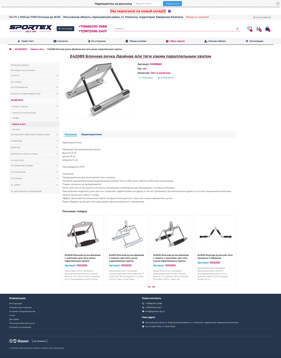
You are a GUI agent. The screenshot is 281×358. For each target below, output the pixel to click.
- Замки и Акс (18, 124)
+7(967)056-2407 (93, 31)
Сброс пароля (177, 41)
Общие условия (138, 41)
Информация (17, 298)
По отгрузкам (98, 41)
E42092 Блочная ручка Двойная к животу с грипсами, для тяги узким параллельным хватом (171, 258)
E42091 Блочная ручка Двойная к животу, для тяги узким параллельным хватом (126, 258)
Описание (71, 134)
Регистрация (256, 41)
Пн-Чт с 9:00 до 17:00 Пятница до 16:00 (34, 17)
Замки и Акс (37, 49)
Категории (67, 28)
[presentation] (62, 249)
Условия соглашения (20, 327)
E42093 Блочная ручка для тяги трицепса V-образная (215, 256)
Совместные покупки (20, 307)
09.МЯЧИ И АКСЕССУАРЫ (34, 154)
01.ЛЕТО (34, 75)
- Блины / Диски (34, 106)
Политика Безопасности (22, 323)
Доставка (14, 319)
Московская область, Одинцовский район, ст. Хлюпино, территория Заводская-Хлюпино (123, 17)
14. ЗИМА (34, 185)
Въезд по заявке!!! (197, 17)
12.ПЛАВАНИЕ (34, 172)
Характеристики (91, 134)
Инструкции (15, 303)
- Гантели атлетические (23, 113)
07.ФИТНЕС (34, 141)
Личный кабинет (217, 41)
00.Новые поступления (23, 70)
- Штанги (15, 129)
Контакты (63, 41)
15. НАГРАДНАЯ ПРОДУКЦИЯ (26, 191)
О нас (12, 315)
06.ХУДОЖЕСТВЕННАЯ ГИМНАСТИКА (34, 134)
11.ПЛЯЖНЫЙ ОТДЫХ (34, 165)
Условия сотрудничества (22, 311)
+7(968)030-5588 (93, 26)
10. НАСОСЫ (17, 160)
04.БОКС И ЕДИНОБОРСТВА (34, 94)
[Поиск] (237, 28)
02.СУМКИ (16, 82)
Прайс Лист (28, 41)
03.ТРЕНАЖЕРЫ (34, 87)
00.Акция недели (20, 65)
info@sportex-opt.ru (155, 311)
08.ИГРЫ (34, 147)
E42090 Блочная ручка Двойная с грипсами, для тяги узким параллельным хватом (82, 258)
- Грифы (34, 118)
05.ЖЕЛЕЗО (21, 49)
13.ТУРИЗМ (34, 178)
